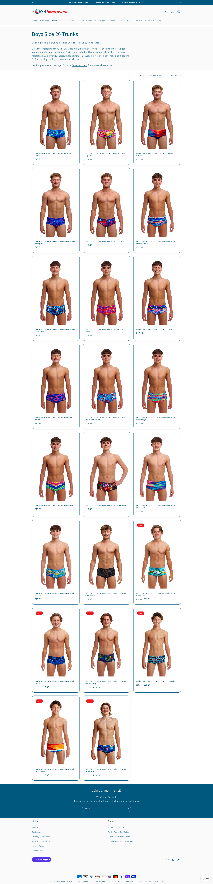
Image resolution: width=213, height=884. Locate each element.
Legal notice (158, 882)
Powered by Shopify (73, 882)
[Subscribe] (128, 809)
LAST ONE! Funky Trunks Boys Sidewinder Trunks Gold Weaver (105, 594)
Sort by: (142, 75)
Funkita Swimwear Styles (119, 836)
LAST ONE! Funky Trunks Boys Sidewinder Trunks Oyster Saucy (105, 682)
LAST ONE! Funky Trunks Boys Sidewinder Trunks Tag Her (105, 154)
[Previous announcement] (32, 2)
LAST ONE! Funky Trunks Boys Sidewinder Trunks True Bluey (55, 682)
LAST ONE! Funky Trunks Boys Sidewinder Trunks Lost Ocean (156, 506)
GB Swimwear (60, 882)
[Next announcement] (180, 2)
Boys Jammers (79, 65)
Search (35, 827)
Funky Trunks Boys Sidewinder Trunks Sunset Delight (154, 154)
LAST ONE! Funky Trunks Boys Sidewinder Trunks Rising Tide (55, 242)
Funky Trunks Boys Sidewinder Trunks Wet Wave (156, 329)
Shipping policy (128, 882)
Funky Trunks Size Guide (118, 832)
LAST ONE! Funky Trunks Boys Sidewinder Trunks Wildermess (156, 594)
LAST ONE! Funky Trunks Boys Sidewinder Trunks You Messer (55, 330)
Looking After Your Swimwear (120, 841)
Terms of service (114, 882)
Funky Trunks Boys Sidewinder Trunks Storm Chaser (53, 154)
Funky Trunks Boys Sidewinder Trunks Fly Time (54, 505)
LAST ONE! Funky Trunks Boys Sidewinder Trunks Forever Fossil (156, 242)
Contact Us (36, 832)
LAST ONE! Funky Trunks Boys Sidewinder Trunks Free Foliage (156, 418)
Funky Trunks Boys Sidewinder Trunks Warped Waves (53, 418)
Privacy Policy (38, 846)
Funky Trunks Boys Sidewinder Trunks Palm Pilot (156, 681)
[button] (58, 21)
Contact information (144, 882)
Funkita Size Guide (116, 827)
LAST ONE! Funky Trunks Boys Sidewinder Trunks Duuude (55, 594)
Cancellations (38, 850)
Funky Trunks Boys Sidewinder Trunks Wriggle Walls (104, 330)
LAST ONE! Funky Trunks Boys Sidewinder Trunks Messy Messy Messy (105, 418)
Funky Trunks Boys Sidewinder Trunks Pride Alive (105, 505)
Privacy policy (101, 882)
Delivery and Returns (41, 836)
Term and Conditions (41, 841)
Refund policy (88, 882)
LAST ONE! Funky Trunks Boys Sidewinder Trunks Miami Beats (105, 770)
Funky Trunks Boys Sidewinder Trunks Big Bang (104, 241)
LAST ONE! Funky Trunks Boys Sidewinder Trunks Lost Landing (55, 770)
